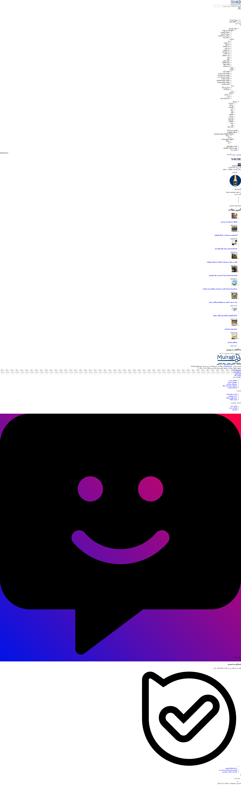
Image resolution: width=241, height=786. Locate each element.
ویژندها (235, 101)
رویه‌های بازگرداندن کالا (230, 385)
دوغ (232, 85)
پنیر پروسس (226, 55)
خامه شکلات (226, 62)
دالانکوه (231, 121)
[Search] (239, 8)
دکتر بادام (230, 126)
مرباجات (227, 94)
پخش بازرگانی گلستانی (230, 148)
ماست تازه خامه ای (223, 75)
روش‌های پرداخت (231, 384)
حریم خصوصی (232, 396)
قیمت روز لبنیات (232, 130)
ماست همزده (225, 84)
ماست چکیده (226, 78)
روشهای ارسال (232, 382)
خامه (228, 59)
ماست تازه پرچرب (224, 73)
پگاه (232, 112)
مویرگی (238, 154)
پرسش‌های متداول (231, 397)
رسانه (234, 154)
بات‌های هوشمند (232, 132)
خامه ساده (226, 60)
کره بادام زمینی (225, 98)
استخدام (234, 409)
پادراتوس (230, 119)
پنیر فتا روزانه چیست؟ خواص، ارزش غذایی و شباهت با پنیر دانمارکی (220, 288)
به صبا (231, 116)
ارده (228, 96)
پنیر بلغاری (226, 53)
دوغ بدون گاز (226, 87)
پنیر (229, 41)
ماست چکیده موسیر (223, 82)
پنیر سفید (227, 42)
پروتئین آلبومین (225, 32)
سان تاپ (230, 117)
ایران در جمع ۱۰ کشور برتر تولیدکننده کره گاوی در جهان (223, 302)
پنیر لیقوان (226, 50)
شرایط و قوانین (232, 387)
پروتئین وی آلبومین (224, 35)
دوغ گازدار (226, 89)
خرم (232, 109)
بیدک (232, 123)
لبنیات (231, 39)
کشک (231, 68)
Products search (236, 6)
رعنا (232, 110)
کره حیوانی (226, 66)
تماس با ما (234, 149)
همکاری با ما (233, 408)
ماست (231, 69)
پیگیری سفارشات (231, 146)
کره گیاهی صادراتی (232, 342)
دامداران (230, 103)
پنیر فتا (227, 44)
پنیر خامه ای (226, 51)
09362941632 (228, 366)
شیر (228, 57)
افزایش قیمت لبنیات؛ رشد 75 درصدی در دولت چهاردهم (223, 275)
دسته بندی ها (233, 28)
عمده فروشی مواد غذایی (230, 329)
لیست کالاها (233, 399)
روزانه (231, 105)
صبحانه (231, 93)
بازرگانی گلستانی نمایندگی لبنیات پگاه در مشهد (225, 315)
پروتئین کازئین (225, 34)
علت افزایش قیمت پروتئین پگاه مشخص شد (226, 248)
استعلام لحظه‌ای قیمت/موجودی (223, 133)
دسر (232, 91)
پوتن (232, 125)
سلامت (231, 114)
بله (229, 137)
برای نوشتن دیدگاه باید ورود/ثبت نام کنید (229, 353)
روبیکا (228, 135)
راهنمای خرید (233, 380)
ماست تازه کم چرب (223, 76)
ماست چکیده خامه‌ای (223, 80)
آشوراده (231, 107)
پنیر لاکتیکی (226, 46)
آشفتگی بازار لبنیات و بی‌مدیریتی (229, 221)
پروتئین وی (226, 37)
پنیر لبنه (227, 48)
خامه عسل (226, 64)
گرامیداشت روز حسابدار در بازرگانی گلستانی (225, 235)
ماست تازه (226, 71)
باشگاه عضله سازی (227, 139)
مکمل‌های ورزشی (227, 30)
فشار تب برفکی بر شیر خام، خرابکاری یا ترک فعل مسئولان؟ (222, 262)
